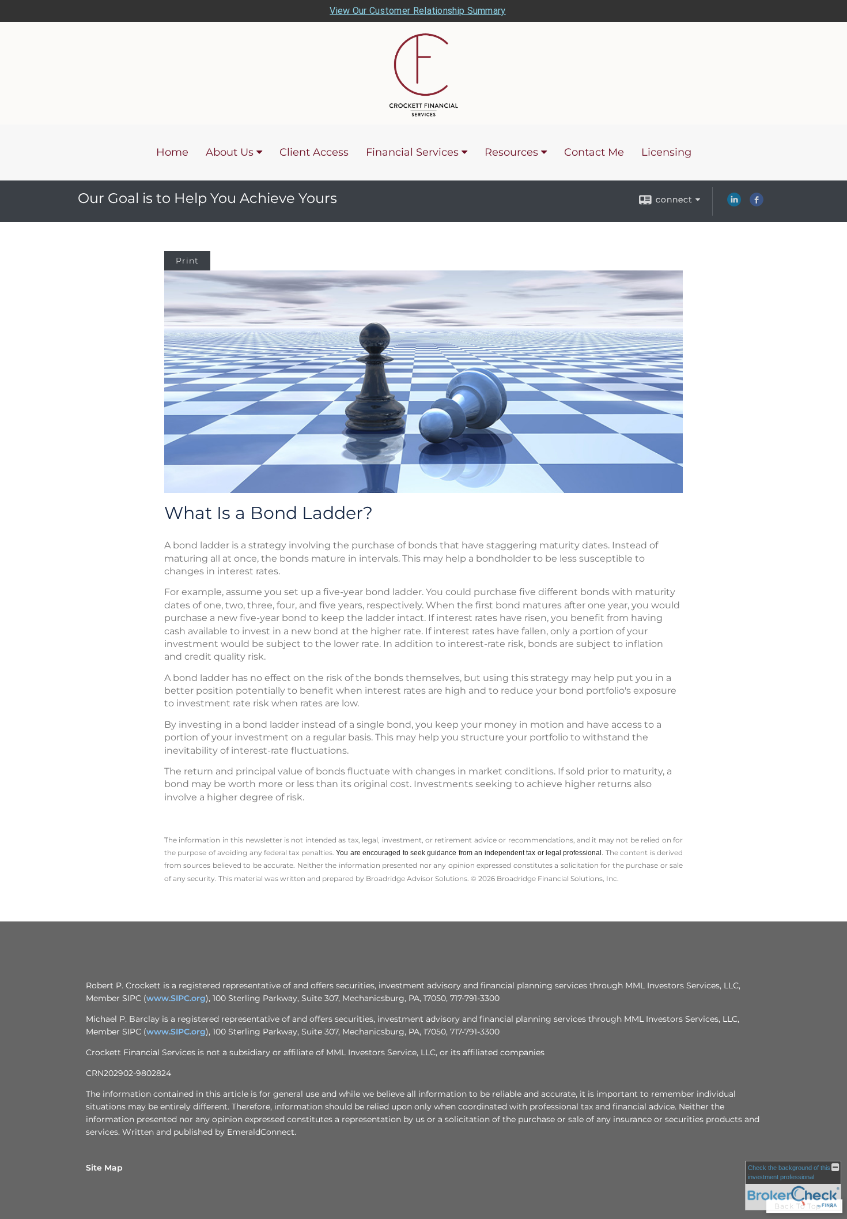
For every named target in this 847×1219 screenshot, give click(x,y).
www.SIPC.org (176, 998)
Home (172, 152)
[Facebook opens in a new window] (756, 203)
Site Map (104, 1167)
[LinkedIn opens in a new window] (734, 203)
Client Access (314, 152)
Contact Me (594, 152)
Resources (511, 152)
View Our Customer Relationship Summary (417, 10)
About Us (230, 152)
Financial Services (412, 152)
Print (187, 260)
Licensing (666, 152)
